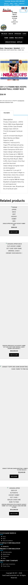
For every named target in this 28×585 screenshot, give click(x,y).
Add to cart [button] (14, 232)
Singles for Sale (10, 42)
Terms (11, 3)
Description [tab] (7, 112)
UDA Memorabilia (7, 552)
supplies (19, 42)
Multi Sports (19, 37)
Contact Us (21, 3)
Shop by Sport (8, 48)
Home (1, 48)
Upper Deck (17, 33)
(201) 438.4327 (20, 1)
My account (6, 5)
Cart (12, 5)
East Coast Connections (9, 564)
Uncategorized (20, 100)
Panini (6, 37)
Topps (24, 33)
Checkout (17, 5)
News (4, 538)
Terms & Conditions (8, 540)
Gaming (11, 37)
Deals (4, 558)
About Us (6, 3)
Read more (14, 476)
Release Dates (6, 554)
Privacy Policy (6, 566)
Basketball (17, 48)
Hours (15, 3)
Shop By (10, 33)
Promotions (6, 556)
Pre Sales (4, 33)
